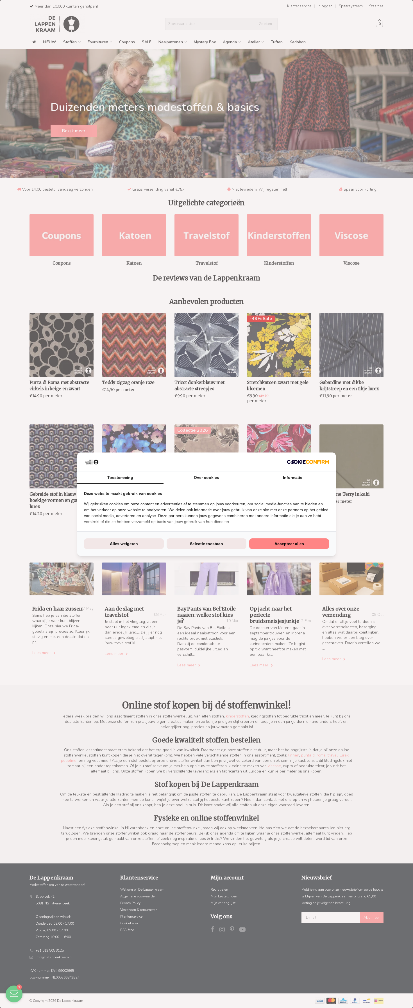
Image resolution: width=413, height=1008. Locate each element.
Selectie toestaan (206, 543)
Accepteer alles (289, 543)
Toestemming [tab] (120, 477)
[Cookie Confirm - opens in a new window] (308, 462)
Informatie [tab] (292, 477)
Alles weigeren (124, 543)
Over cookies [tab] (206, 477)
